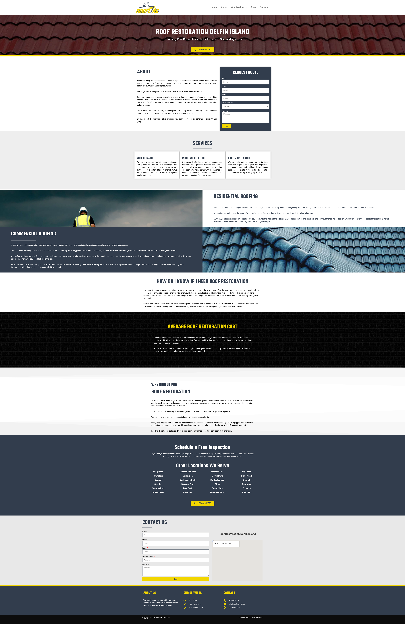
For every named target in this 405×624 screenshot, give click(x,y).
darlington (188, 476)
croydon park (158, 488)
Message (225, 111)
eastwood (246, 484)
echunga (247, 488)
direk (217, 484)
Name (224, 78)
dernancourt (217, 472)
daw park (187, 488)
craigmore (158, 472)
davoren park (187, 484)
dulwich (246, 480)
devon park (217, 476)
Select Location (227, 103)
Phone (224, 95)
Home (214, 7)
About (224, 7)
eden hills (246, 492)
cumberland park (188, 472)
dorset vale (217, 488)
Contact (264, 7)
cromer (158, 480)
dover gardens (217, 492)
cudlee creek (158, 492)
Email (224, 86)
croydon (158, 484)
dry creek (246, 472)
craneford (158, 476)
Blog (253, 7)
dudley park (246, 476)
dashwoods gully (188, 480)
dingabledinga (217, 480)
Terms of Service (257, 618)
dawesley (187, 492)
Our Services (237, 7)
